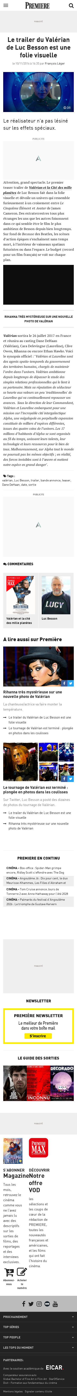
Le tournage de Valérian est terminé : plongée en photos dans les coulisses (35, 789)
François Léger (55, 63)
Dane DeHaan (11, 484)
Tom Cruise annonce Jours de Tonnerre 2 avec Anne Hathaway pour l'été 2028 (37, 891)
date (24, 484)
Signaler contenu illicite (38, 1391)
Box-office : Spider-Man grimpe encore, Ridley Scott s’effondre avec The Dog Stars (35, 871)
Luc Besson (21, 480)
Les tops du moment (18, 1347)
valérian (7, 480)
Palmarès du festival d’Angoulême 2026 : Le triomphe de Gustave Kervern (35, 902)
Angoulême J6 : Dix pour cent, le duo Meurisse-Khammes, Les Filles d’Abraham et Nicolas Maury (37, 881)
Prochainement (15, 1317)
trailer (35, 480)
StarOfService (56, 1379)
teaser (66, 480)
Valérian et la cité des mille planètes (19, 621)
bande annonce (51, 480)
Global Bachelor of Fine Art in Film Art (25, 1379)
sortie (32, 484)
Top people (11, 1337)
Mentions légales (13, 1391)
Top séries (11, 1327)
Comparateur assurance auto (19, 1375)
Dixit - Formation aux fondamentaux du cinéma (30, 1382)
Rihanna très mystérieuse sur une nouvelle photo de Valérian (32, 694)
